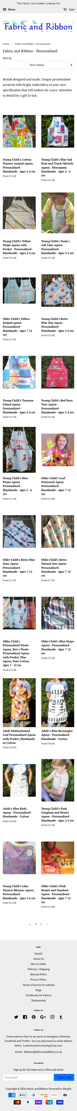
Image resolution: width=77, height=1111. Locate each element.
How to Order (38, 964)
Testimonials (38, 1000)
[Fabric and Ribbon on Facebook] (25, 1017)
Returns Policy (38, 974)
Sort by (7, 58)
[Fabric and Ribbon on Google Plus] (43, 1017)
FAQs (38, 990)
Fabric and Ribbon (37, 1088)
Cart (71, 9)
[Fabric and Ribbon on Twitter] (16, 1017)
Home (6, 44)
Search (38, 953)
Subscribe (64, 1077)
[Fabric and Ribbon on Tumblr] (61, 1017)
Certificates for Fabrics (39, 995)
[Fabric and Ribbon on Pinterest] (34, 1017)
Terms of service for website (39, 985)
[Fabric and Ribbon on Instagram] (52, 1017)
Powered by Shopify (60, 1088)
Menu (11, 9)
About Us (38, 958)
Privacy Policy (38, 979)
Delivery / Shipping (39, 969)
